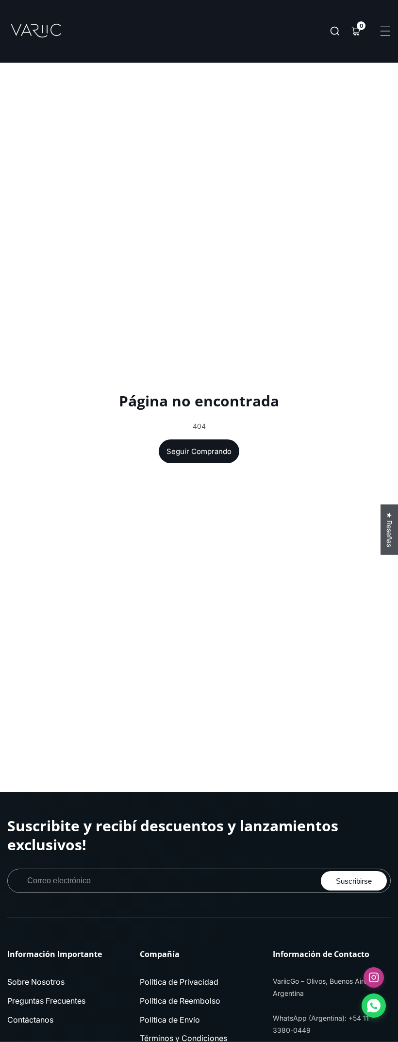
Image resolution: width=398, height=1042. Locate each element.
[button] (335, 31)
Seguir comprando (199, 451)
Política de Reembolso (180, 1001)
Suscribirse (354, 881)
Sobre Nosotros (36, 982)
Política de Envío (170, 1020)
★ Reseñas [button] (389, 529)
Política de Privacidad (179, 982)
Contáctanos (30, 1020)
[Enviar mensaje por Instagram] (374, 977)
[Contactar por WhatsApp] (374, 1005)
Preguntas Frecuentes (46, 1001)
